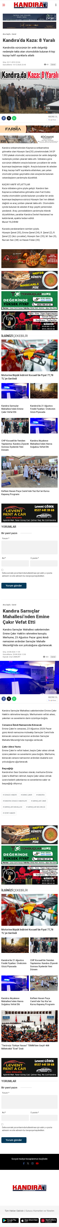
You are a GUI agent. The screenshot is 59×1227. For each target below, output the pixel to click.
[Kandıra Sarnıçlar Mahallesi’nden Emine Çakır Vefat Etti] (15, 392)
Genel (53, 64)
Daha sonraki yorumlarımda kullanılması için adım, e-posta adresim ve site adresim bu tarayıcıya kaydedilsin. (27, 574)
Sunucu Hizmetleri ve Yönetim (40, 1211)
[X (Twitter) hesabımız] (28, 1163)
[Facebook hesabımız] (24, 1163)
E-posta (35, 558)
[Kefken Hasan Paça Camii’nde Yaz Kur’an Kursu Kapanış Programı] (29, 472)
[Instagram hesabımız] (32, 1163)
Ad (4, 558)
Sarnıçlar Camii (39, 801)
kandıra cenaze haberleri (15, 801)
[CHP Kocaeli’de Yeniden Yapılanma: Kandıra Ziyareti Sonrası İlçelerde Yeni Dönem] (15, 427)
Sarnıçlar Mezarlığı (36, 807)
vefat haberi (9, 813)
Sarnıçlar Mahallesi (13, 807)
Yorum (5, 538)
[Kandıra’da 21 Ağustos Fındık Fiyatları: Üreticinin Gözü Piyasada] (44, 392)
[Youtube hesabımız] (37, 1163)
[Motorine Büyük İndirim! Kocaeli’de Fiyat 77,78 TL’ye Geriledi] (29, 355)
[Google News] (52, 119)
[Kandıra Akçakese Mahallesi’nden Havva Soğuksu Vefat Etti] (44, 427)
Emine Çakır (27, 795)
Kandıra (41, 795)
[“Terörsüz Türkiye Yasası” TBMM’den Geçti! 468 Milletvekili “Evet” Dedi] (29, 1026)
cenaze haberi (10, 795)
